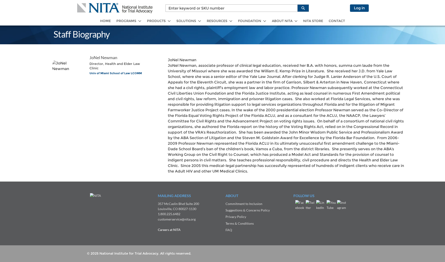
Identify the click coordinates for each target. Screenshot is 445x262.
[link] (105, 21)
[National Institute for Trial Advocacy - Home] (115, 8)
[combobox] (230, 8)
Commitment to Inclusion (244, 204)
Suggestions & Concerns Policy (248, 210)
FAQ (229, 230)
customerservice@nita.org (177, 219)
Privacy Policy (236, 217)
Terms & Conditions (240, 223)
